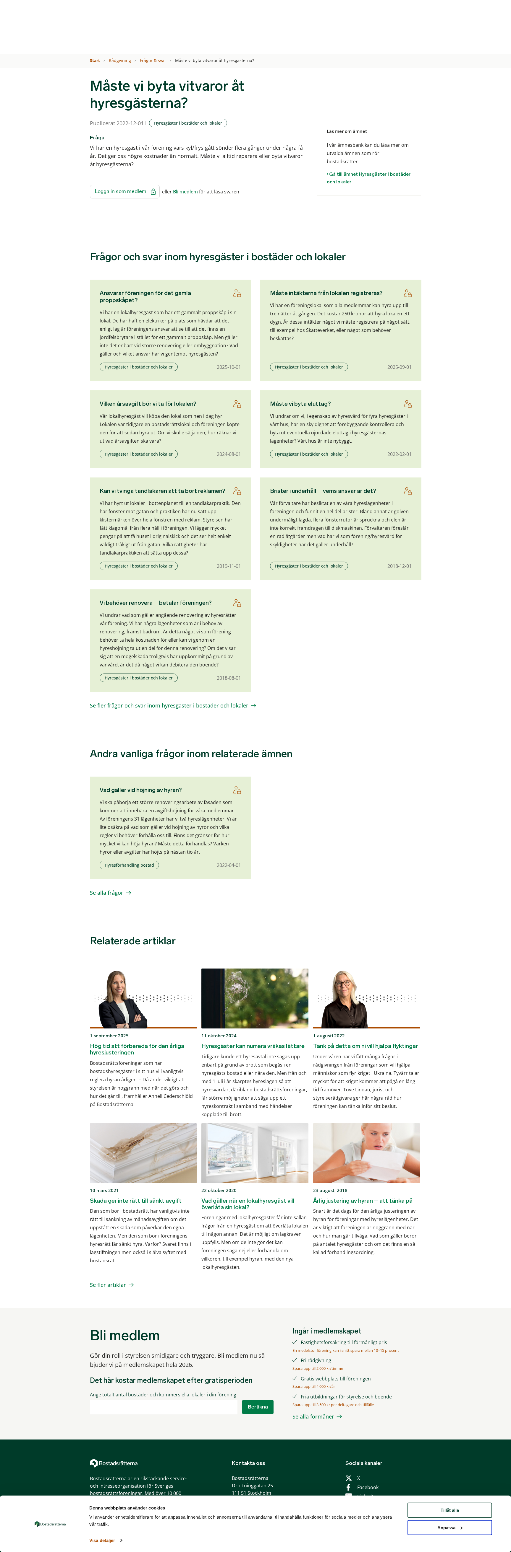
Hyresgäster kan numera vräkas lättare (253, 1045)
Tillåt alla (450, 1510)
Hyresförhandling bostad (129, 865)
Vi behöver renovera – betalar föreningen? (156, 602)
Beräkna (258, 1406)
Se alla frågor (106, 892)
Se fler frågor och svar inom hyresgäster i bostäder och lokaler (169, 705)
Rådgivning (120, 60)
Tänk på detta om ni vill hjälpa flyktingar (365, 1045)
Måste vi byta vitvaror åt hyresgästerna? (215, 60)
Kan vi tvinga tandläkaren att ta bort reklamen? (162, 490)
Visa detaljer (102, 1540)
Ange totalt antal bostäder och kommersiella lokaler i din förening (163, 1395)
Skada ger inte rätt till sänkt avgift (136, 1200)
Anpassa (446, 1527)
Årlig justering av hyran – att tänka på (363, 1200)
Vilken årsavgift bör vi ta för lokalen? (148, 403)
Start (95, 60)
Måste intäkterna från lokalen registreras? (326, 292)
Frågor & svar (153, 60)
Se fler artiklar (108, 1284)
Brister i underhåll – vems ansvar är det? (323, 490)
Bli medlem (185, 191)
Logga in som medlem (120, 191)
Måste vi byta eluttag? (300, 403)
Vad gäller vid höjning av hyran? (141, 789)
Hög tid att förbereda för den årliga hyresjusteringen (137, 1049)
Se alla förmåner (313, 1416)
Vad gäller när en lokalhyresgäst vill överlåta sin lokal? (248, 1204)
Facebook (368, 1487)
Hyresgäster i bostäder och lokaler (188, 123)
